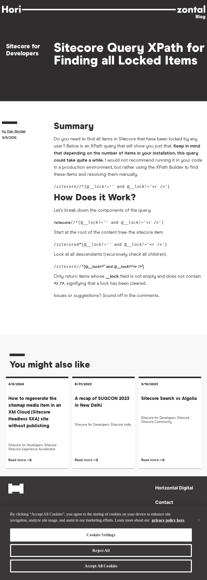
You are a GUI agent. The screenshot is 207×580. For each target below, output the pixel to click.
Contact (164, 502)
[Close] (198, 520)
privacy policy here (168, 520)
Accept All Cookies (101, 566)
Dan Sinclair (16, 131)
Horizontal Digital (174, 487)
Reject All (101, 550)
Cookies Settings (101, 535)
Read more (17, 460)
